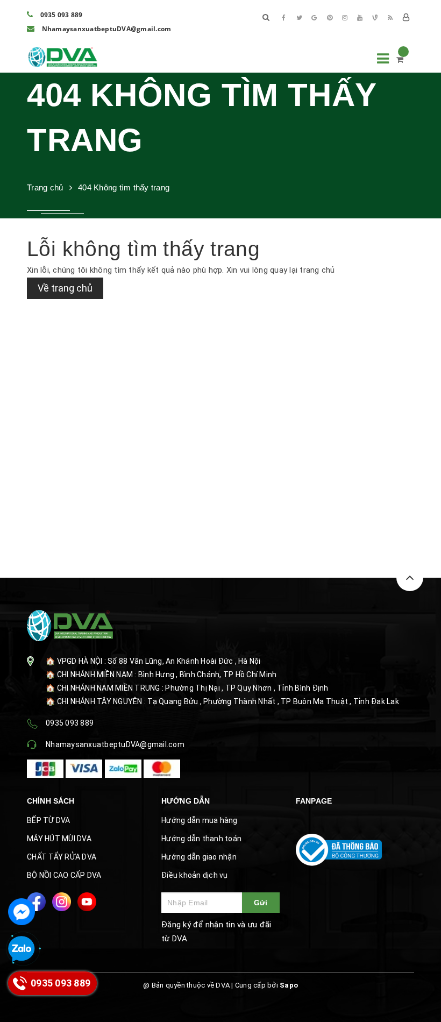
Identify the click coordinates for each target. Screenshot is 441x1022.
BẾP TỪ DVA (48, 820)
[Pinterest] (329, 18)
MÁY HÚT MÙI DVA (59, 838)
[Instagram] (344, 18)
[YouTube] (359, 18)
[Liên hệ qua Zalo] (21, 949)
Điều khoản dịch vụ (194, 875)
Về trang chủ (65, 288)
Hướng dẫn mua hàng (199, 820)
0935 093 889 (60, 14)
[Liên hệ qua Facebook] (21, 911)
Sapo (289, 985)
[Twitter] (299, 18)
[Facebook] (284, 18)
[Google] (314, 18)
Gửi (260, 902)
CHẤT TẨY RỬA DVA (61, 857)
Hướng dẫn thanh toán (201, 838)
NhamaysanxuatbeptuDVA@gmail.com (105, 28)
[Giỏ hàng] (400, 59)
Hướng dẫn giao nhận (199, 857)
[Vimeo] (375, 18)
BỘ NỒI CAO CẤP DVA (64, 875)
